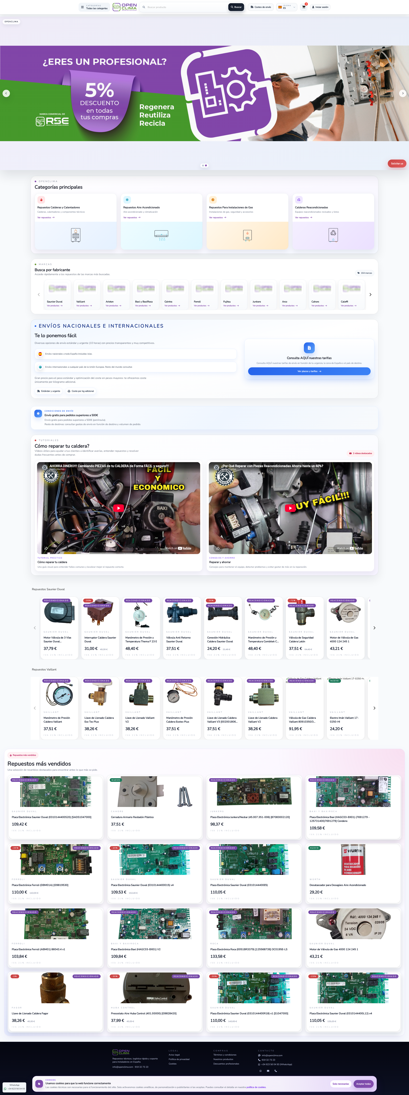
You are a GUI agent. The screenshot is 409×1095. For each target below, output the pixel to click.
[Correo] (268, 1071)
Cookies (173, 1063)
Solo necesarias (341, 1083)
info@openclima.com (122, 1066)
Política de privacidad (179, 1059)
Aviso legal (174, 1054)
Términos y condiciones (224, 1054)
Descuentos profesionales (226, 1063)
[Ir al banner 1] (203, 166)
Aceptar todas (363, 1083)
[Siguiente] (402, 93)
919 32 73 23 (141, 1066)
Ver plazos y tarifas (307, 371)
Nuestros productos (223, 1059)
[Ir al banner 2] (206, 165)
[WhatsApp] (260, 1071)
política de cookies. (256, 1087)
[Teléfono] (275, 1071)
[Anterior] (6, 93)
